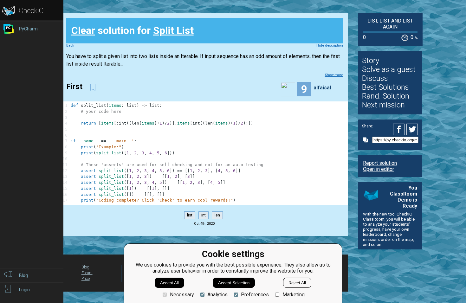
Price (85, 278)
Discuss (375, 78)
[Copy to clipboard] (367, 140)
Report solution (380, 163)
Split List (173, 30)
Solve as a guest (389, 69)
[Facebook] (399, 129)
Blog (85, 267)
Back (70, 45)
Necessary (182, 295)
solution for (132, 30)
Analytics (217, 295)
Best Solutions (385, 87)
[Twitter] (412, 129)
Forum (87, 272)
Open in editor (378, 169)
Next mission (383, 104)
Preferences (255, 295)
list (189, 215)
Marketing (293, 295)
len (217, 215)
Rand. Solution (385, 96)
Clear (83, 30)
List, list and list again (390, 24)
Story (370, 60)
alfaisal (322, 88)
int (203, 215)
